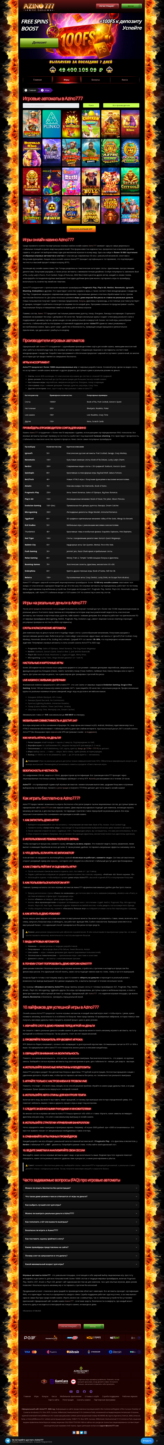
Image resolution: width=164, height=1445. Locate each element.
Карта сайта (53, 1400)
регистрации (34, 609)
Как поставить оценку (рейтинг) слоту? (44, 1239)
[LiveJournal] (88, 1432)
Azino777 (92, 246)
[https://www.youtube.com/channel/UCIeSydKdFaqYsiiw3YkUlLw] (71, 1391)
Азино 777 (42, 313)
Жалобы (92, 778)
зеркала (54, 732)
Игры (66, 80)
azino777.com (47, 807)
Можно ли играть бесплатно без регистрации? (48, 1188)
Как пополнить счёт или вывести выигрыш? (46, 1222)
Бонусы (96, 80)
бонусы (82, 301)
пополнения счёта (50, 609)
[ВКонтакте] (74, 1432)
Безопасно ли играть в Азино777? (41, 1230)
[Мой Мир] (85, 1432)
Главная (37, 80)
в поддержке (90, 732)
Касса (125, 80)
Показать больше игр (81, 229)
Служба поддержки (110, 1396)
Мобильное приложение (70, 1396)
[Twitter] (81, 1432)
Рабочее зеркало (129, 1396)
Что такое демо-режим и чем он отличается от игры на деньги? (56, 1196)
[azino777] (77, 1391)
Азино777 (44, 346)
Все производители (121, 105)
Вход (131, 6)
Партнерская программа (104, 1400)
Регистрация (106, 6)
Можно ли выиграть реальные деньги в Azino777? (49, 1213)
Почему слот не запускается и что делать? (46, 1255)
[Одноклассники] (77, 1432)
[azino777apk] (91, 1391)
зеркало (54, 861)
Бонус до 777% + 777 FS (88, 748)
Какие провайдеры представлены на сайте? (46, 1247)
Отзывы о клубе (92, 1396)
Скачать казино (84, 1400)
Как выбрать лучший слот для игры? (43, 1205)
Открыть (147, 1440)
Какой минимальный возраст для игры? (44, 1264)
